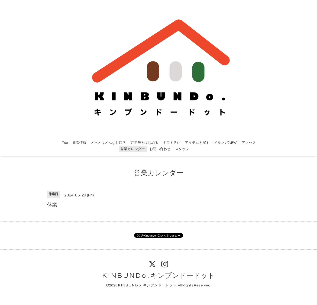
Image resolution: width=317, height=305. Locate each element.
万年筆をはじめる (144, 142)
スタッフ (182, 149)
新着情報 (79, 142)
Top (65, 142)
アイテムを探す (197, 142)
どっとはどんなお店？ (108, 142)
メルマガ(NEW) (225, 142)
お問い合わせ (159, 149)
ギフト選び (171, 142)
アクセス (249, 142)
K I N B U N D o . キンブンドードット (158, 275)
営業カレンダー (132, 149)
